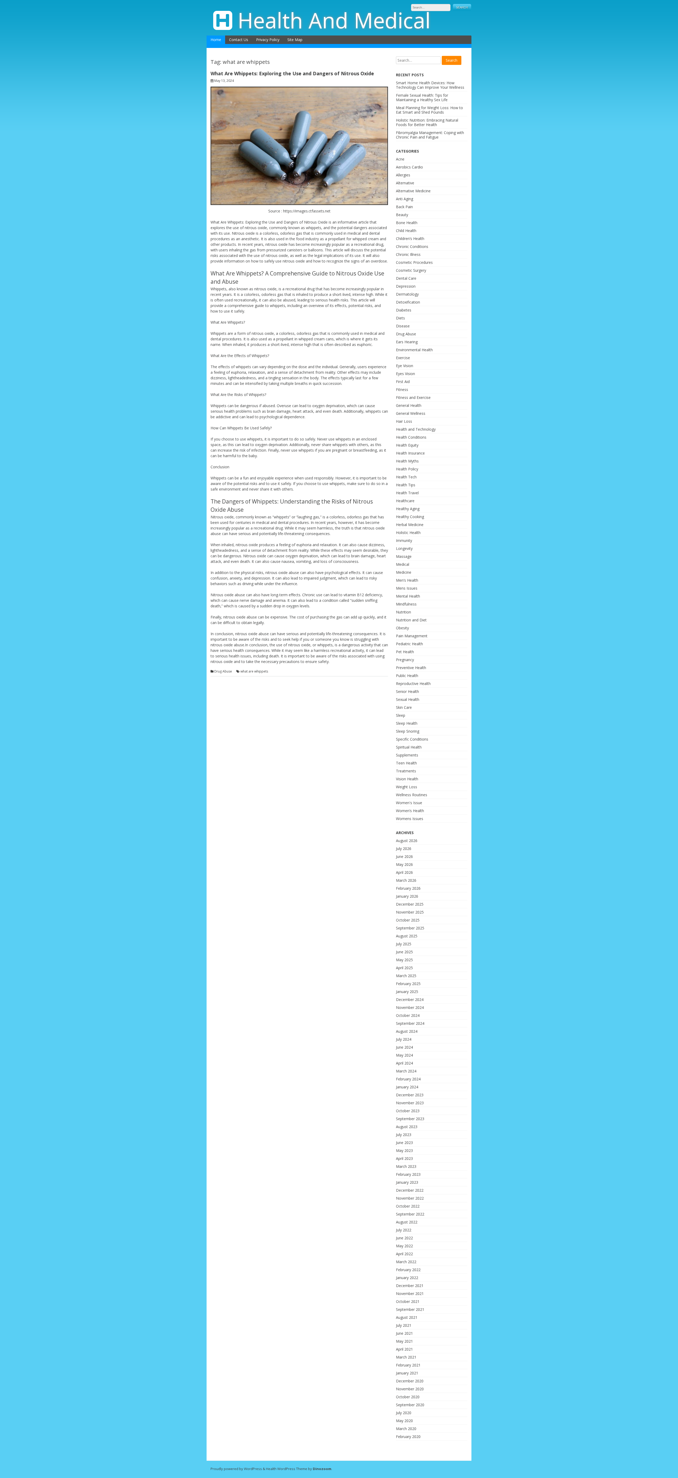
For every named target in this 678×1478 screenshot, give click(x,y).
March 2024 (406, 1071)
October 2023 (408, 1110)
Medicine (403, 572)
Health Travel (407, 492)
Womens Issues (409, 818)
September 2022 (410, 1214)
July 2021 (403, 1325)
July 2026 (403, 848)
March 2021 (406, 1357)
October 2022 (408, 1206)
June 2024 (404, 1047)
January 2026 (407, 896)
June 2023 (404, 1142)
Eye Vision (404, 365)
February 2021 (408, 1365)
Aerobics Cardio (409, 167)
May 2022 (404, 1245)
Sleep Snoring (407, 731)
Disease (403, 325)
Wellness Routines (411, 794)
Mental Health (408, 596)
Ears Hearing (407, 341)
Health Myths (407, 461)
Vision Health (407, 778)
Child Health (406, 230)
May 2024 (404, 1055)
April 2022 (404, 1253)
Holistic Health (408, 532)
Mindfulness (406, 604)
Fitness (402, 389)
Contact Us (238, 39)
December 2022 (409, 1190)
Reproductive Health (413, 683)
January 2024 (407, 1086)
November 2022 (410, 1198)
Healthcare (405, 500)
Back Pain (404, 206)
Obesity (402, 627)
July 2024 (403, 1039)
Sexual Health (407, 699)
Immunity (404, 540)
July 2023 (403, 1134)
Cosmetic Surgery (411, 270)
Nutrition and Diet (411, 619)
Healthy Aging (408, 508)
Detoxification (408, 302)
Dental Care (406, 278)
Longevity (404, 548)
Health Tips (405, 484)
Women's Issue (409, 802)
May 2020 (404, 1420)
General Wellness (410, 413)
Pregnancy (405, 659)
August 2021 (406, 1317)
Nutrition (403, 612)
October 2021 (408, 1301)
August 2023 (406, 1126)
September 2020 (410, 1404)
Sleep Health (406, 723)
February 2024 (408, 1078)
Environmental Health (414, 349)
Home (216, 39)
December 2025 (409, 904)
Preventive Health (411, 667)
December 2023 (409, 1094)
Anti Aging (404, 198)
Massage (404, 556)
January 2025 (407, 991)
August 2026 (406, 840)
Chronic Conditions (412, 246)
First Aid (403, 381)
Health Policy (407, 468)
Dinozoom (322, 1468)
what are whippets (254, 671)
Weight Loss (406, 786)
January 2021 (407, 1372)
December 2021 (409, 1285)
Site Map (294, 39)
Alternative (405, 182)
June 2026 (404, 856)
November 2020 (410, 1388)
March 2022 (406, 1261)
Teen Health (406, 762)
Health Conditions (411, 437)
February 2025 (408, 983)
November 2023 (410, 1102)
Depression (406, 286)
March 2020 (406, 1428)
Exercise (403, 357)
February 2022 (408, 1269)
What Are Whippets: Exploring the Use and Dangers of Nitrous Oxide (292, 73)
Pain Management (411, 635)
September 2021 (410, 1309)
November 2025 (410, 912)
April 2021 (404, 1349)
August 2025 (406, 935)
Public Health (407, 675)
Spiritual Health (409, 747)
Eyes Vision (405, 373)
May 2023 (404, 1150)
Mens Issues (406, 588)
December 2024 (409, 999)
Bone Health (406, 222)
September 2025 (410, 928)
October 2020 (408, 1396)
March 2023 (406, 1166)
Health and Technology (416, 429)
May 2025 (404, 959)
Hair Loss (404, 421)
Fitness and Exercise (413, 397)
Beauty (402, 214)
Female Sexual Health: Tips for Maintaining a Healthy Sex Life (422, 97)
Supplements (407, 755)
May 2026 (404, 864)
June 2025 (404, 951)
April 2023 (404, 1158)
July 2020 (403, 1412)
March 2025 (406, 975)
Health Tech (406, 476)
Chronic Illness (408, 254)
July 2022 (403, 1229)
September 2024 (410, 1023)
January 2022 (407, 1277)
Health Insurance (410, 453)
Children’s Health (410, 238)
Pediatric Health (409, 643)
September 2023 (410, 1118)
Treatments (406, 770)
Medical (402, 564)
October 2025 (408, 920)
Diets (400, 317)
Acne (400, 159)
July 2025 (403, 943)
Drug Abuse (223, 671)
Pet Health (405, 651)
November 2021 (410, 1293)
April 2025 (404, 967)
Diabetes (403, 310)
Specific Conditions (412, 739)
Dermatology (407, 294)
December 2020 (409, 1380)
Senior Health (407, 691)
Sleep (400, 715)
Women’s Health (410, 810)
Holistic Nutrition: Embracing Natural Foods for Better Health (427, 122)
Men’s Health (407, 580)
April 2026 (404, 872)
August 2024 (406, 1031)
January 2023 (407, 1182)
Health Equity (407, 445)
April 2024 (404, 1063)
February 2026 (408, 888)
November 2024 (410, 1007)
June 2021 (404, 1333)
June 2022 (404, 1237)
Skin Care (404, 707)
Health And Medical (334, 20)
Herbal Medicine (409, 524)
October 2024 (408, 1015)
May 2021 (404, 1341)
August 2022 (406, 1222)
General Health (408, 405)
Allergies (403, 174)
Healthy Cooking (410, 516)
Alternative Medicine (413, 190)
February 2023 (408, 1174)
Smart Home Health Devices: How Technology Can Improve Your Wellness (430, 85)
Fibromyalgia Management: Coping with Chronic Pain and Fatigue (430, 135)
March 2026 (406, 880)
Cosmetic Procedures (414, 262)
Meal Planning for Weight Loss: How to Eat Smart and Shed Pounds (429, 110)
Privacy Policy (267, 39)
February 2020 (408, 1436)
